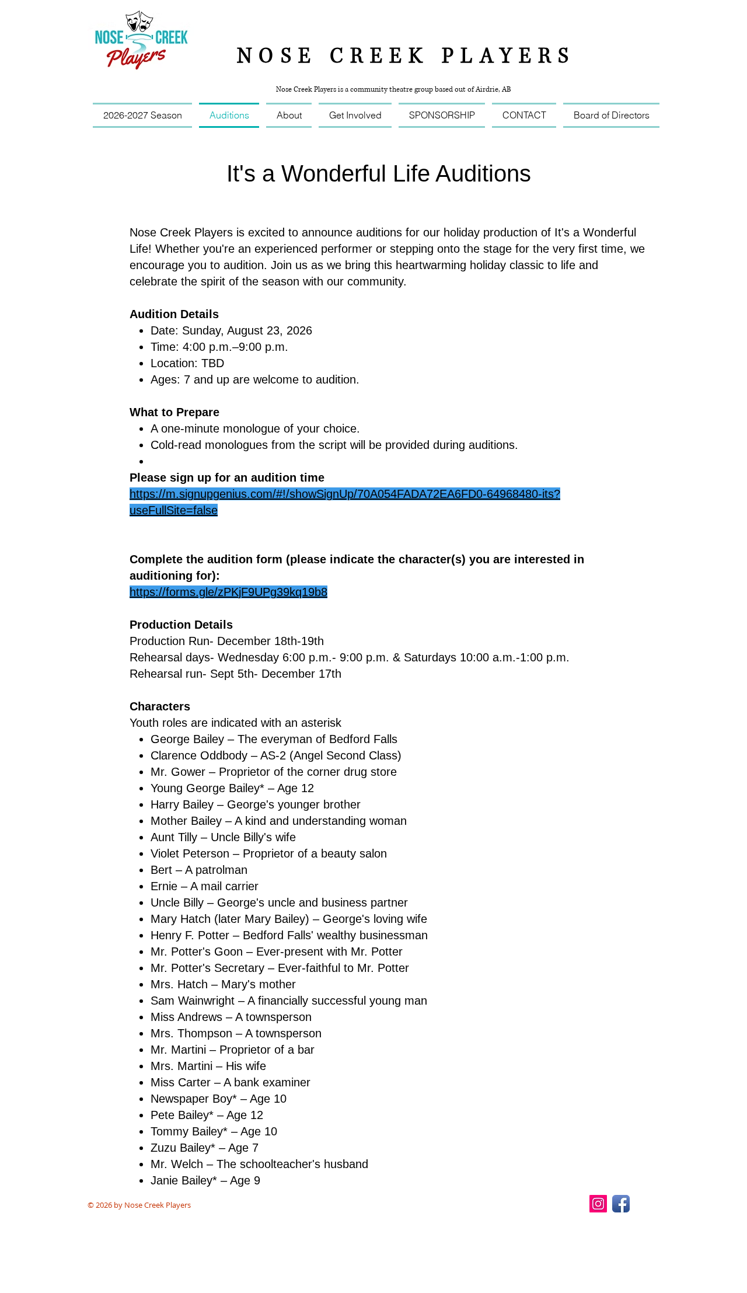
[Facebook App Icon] (621, 1203)
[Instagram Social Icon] (598, 1203)
